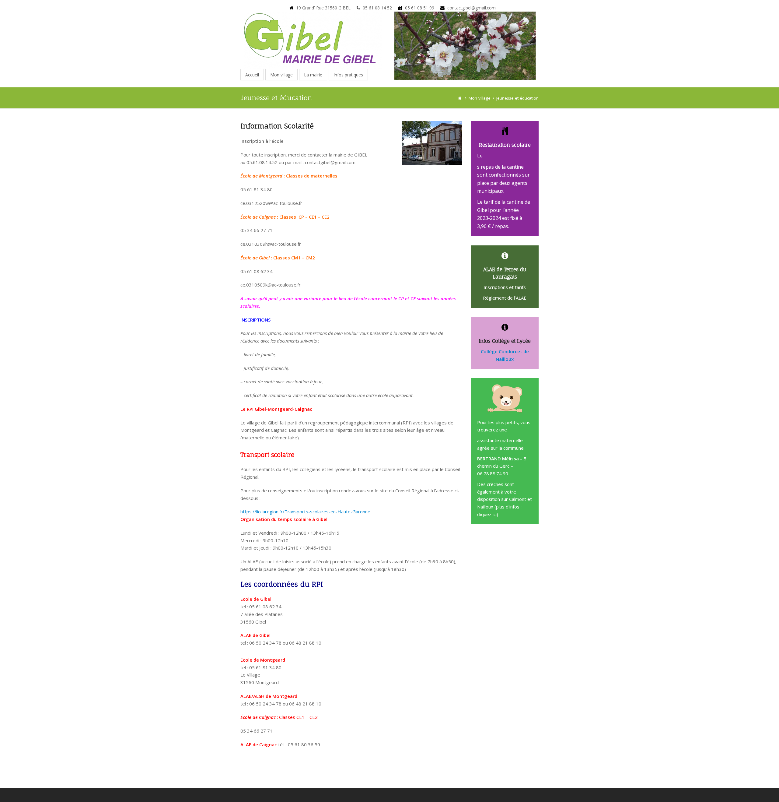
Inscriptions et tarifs (505, 287)
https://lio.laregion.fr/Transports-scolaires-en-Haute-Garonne (305, 511)
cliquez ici (487, 514)
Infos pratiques (348, 75)
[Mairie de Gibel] (460, 98)
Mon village (281, 75)
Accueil (252, 75)
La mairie (313, 75)
